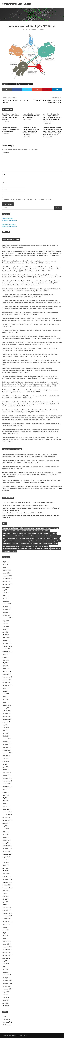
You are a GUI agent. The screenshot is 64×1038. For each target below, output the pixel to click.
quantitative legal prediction (11, 548)
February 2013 (6, 874)
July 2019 (5, 657)
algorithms (17, 528)
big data (56, 528)
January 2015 (6, 809)
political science (43, 546)
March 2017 (5, 736)
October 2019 (6, 649)
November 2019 (7, 646)
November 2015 (7, 781)
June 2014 (5, 829)
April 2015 (5, 800)
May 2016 (5, 764)
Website (4, 190)
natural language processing (11, 546)
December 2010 (7, 947)
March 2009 (5, 1006)
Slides (30, 350)
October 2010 (6, 952)
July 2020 (5, 623)
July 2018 (5, 691)
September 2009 (7, 989)
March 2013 (5, 871)
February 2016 (6, 772)
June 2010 (5, 964)
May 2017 (5, 730)
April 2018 (5, 699)
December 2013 (7, 845)
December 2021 (7, 576)
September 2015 (7, 786)
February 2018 (6, 705)
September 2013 (7, 854)
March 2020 (5, 635)
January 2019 (6, 674)
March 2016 (5, 770)
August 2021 (6, 587)
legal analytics (48, 538)
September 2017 (7, 719)
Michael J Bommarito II (9, 224)
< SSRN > (9, 220)
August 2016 (6, 756)
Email (4, 182)
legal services (7, 543)
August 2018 (6, 688)
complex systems (26, 530)
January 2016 (6, 775)
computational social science (27, 533)
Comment (41, 29)
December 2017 (7, 711)
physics (35, 546)
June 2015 (5, 795)
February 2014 (6, 840)
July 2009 (5, 994)
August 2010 (6, 958)
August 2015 (6, 789)
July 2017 (5, 725)
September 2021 (7, 584)
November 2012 (7, 882)
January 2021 (6, 607)
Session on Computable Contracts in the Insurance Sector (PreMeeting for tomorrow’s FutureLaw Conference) (31, 131)
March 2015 (5, 803)
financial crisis (12, 84)
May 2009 (5, 1000)
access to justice (8, 528)
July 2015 (5, 792)
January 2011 (6, 944)
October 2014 (6, 817)
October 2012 (6, 885)
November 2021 (7, 578)
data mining (53, 533)
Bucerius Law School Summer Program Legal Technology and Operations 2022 (32, 115)
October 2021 (6, 581)
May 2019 (5, 663)
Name (4, 174)
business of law (15, 530)
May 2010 (5, 966)
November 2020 (7, 612)
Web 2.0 (14, 551)
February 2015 (6, 806)
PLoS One (57, 320)
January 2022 (6, 573)
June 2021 (5, 592)
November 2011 (7, 916)
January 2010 (6, 978)
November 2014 (7, 815)
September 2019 (7, 652)
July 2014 (5, 826)
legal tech (15, 543)
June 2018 (5, 694)
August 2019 (6, 654)
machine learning (36, 543)
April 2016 (5, 767)
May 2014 (5, 831)
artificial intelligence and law (44, 528)
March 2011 (5, 938)
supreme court (38, 548)
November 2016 (7, 747)
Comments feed (7, 1022)
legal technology (24, 543)
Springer (47, 263)
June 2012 (5, 896)
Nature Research (40, 277)
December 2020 (7, 609)
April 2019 (5, 666)
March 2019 (5, 668)
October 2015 (6, 784)
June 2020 (5, 626)
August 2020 (6, 621)
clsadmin (33, 29)
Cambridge (20, 247)
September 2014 (7, 820)
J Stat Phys (34, 314)
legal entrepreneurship (20, 541)
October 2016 (6, 750)
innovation (57, 536)
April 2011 (5, 935)
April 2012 (5, 902)
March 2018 (5, 702)
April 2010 (5, 969)
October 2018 (6, 682)
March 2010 (5, 972)
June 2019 (5, 660)
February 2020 (6, 637)
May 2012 (5, 899)
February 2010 (6, 975)
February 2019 (6, 671)
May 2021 (5, 595)
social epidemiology (26, 548)
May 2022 (5, 562)
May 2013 (5, 865)
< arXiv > (14, 220)
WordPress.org (6, 1025)
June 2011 (5, 930)
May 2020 (5, 629)
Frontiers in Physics (43, 255)
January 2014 (6, 843)
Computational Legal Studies (16, 3)
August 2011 (6, 924)
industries (49, 536)
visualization (6, 551)
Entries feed (6, 1019)
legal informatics (33, 541)
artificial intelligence (28, 528)
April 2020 (5, 632)
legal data (57, 538)
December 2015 (7, 778)
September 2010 (7, 955)
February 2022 (6, 570)
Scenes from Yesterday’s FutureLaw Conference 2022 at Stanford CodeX (11, 129)
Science (9, 326)
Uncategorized (28, 84)
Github (37, 271)
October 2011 (6, 919)
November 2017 (7, 713)
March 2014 (5, 837)
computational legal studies (41, 530)
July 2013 (5, 860)
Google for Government (37, 536)
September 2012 (7, 888)
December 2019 (7, 643)
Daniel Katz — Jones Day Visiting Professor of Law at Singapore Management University (10, 116)
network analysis (26, 546)
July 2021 (5, 590)
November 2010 (7, 949)
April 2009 (5, 1003)
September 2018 (7, 685)
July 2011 (5, 927)
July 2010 (5, 961)
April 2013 (5, 868)
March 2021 (5, 601)
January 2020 (6, 640)
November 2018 (7, 680)
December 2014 (7, 812)
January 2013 (6, 876)
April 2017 (5, 733)
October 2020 (6, 615)
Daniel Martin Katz (7, 218)
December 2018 (7, 677)
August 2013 (6, 857)
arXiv (48, 271)
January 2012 (6, 910)
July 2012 (5, 893)
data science (6, 536)
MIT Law (38, 291)
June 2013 (5, 862)
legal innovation (44, 541)
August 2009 (6, 992)
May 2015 (5, 798)
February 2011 (6, 941)
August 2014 (6, 823)
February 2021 (6, 604)
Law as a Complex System (26, 538)
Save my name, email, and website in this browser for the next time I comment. (27, 199)
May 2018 (5, 696)
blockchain (6, 530)
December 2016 (7, 744)
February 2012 (6, 907)
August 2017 (6, 722)
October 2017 (6, 716)
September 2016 (7, 753)
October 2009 (6, 986)
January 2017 (6, 741)
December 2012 (7, 879)
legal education (7, 541)
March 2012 (5, 904)
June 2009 (5, 997)
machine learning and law (50, 543)
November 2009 (7, 983)
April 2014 (5, 834)
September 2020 (7, 618)
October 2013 (6, 851)
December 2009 (7, 980)
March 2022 (5, 567)
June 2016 (5, 761)
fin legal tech (25, 536)
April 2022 (5, 564)
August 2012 (6, 890)
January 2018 (6, 708)
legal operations (55, 541)
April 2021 (5, 598)
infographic (20, 84)
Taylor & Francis (47, 308)
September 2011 (7, 921)
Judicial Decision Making (10, 538)
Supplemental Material (54, 277)
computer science (43, 533)
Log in (4, 1016)
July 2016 (5, 758)
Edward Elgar (29, 271)
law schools (39, 538)
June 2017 (5, 727)
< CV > (4, 220)
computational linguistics (10, 533)
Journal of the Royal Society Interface (13, 285)
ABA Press (37, 297)
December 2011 (7, 913)
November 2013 (7, 848)
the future (47, 548)
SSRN (43, 271)
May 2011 (5, 933)
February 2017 (6, 739)
